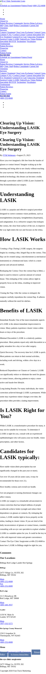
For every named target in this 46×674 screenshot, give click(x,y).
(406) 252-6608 (39, 6)
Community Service (22, 23)
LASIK (16, 39)
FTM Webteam (9, 155)
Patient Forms (5, 53)
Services (3, 30)
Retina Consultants (21, 25)
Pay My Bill (5, 55)
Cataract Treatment (7, 32)
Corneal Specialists (33, 35)
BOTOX (12, 41)
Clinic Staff (8, 25)
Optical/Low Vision (28, 39)
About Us (4, 21)
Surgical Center (6, 39)
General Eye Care (19, 37)
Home (2, 19)
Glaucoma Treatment (35, 37)
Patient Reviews (6, 23)
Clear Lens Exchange (24, 32)
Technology (21, 41)
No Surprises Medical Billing (19, 654)
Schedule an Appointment (10, 6)
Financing (4, 48)
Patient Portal (26, 6)
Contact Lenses (19, 35)
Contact (3, 50)
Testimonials (5, 44)
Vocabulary (31, 41)
